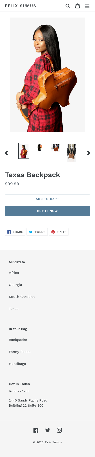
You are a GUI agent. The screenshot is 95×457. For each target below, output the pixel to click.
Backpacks (18, 340)
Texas (13, 309)
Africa (14, 273)
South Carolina (22, 297)
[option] (24, 151)
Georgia (15, 285)
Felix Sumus (20, 5)
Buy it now (47, 211)
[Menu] (87, 6)
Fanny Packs (19, 352)
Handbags (17, 364)
